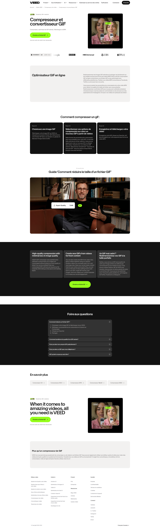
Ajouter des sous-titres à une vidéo (37, 485)
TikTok (92, 517)
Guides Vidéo (74, 502)
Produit (45, 3)
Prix (72, 481)
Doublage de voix (55, 506)
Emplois (93, 481)
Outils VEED (39, 7)
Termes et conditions (96, 487)
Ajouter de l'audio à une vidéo (39, 481)
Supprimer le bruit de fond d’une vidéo (58, 502)
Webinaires (74, 499)
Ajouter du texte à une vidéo (38, 489)
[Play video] (80, 205)
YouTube (93, 505)
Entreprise (73, 484)
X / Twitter (93, 511)
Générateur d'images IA (57, 484)
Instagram (93, 513)
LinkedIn (93, 508)
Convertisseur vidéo (36, 501)
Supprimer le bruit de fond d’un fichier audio (59, 497)
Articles (73, 496)
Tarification (104, 3)
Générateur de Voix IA (57, 490)
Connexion (116, 3)
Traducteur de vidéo (36, 504)
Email (92, 519)
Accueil (32, 7)
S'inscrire (126, 3)
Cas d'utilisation (56, 3)
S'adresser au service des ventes (89, 3)
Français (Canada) (123, 525)
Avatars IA (53, 481)
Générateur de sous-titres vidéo (39, 495)
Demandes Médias (96, 496)
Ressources (72, 3)
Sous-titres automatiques (38, 492)
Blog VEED (73, 493)
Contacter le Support (96, 493)
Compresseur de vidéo (51, 7)
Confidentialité (94, 484)
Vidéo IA (53, 487)
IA (65, 3)
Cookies (93, 490)
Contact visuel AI (55, 493)
